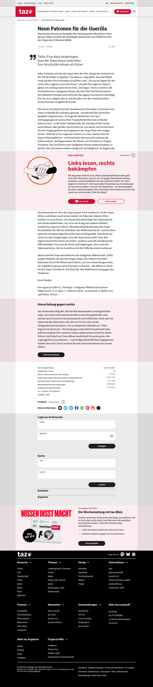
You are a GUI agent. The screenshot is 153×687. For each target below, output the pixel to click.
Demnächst (83, 611)
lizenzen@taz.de (34, 671)
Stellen (81, 580)
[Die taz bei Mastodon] (122, 556)
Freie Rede (22, 626)
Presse (81, 584)
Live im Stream (85, 618)
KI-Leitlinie (129, 668)
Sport (19, 584)
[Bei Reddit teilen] (93, 408)
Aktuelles (82, 568)
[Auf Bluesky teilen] (71, 408)
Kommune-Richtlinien (114, 668)
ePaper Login (54, 653)
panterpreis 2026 (116, 588)
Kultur (20, 580)
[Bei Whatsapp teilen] (82, 408)
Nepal (50, 576)
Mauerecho (22, 622)
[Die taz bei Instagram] (134, 556)
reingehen (21, 630)
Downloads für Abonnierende (61, 657)
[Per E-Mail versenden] (60, 408)
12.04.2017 (111, 368)
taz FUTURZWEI (116, 615)
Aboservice (53, 649)
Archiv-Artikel (33, 20)
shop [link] (40, 3)
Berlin (19, 588)
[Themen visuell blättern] (110, 11)
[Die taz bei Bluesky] (128, 556)
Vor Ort (81, 614)
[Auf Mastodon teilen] (65, 408)
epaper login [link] (129, 3)
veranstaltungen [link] (30, 3)
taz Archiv (113, 623)
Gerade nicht (125, 155)
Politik (20, 568)
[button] (134, 11)
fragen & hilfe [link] (49, 3)
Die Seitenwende (85, 576)
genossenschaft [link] (116, 3)
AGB (113, 671)
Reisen (20, 646)
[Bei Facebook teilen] (76, 408)
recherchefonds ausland (119, 580)
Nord (19, 591)
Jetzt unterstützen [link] (51, 355)
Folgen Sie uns (113, 554)
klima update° (23, 618)
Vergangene (83, 622)
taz (24, 554)
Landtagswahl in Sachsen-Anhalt (59, 570)
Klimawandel (53, 591)
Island (50, 584)
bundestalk (22, 611)
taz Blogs (113, 611)
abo (110, 568)
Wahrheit (21, 595)
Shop (19, 654)
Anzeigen (21, 657)
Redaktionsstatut (96, 668)
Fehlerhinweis (54, 402)
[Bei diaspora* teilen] (87, 408)
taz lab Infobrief (55, 622)
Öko (19, 572)
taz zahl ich (114, 576)
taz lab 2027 (83, 626)
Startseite (21, 20)
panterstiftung (115, 584)
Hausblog (82, 572)
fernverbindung (24, 614)
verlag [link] (19, 3)
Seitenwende (122, 671)
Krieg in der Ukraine (56, 580)
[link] (51, 11)
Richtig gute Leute (56, 588)
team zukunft (53, 611)
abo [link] (107, 3)
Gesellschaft (22, 576)
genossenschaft (116, 572)
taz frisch (52, 614)
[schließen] (133, 155)
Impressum (105, 671)
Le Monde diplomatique (119, 619)
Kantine (20, 650)
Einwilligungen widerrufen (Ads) (92, 675)
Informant (82, 671)
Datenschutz (94, 671)
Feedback (52, 645)
